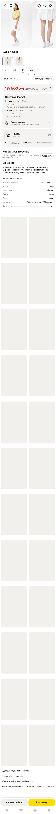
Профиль (49, 810)
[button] (7, 61)
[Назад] (5, 6)
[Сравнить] (39, 6)
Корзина (35, 810)
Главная (7, 810)
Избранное (21, 810)
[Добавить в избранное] (45, 6)
